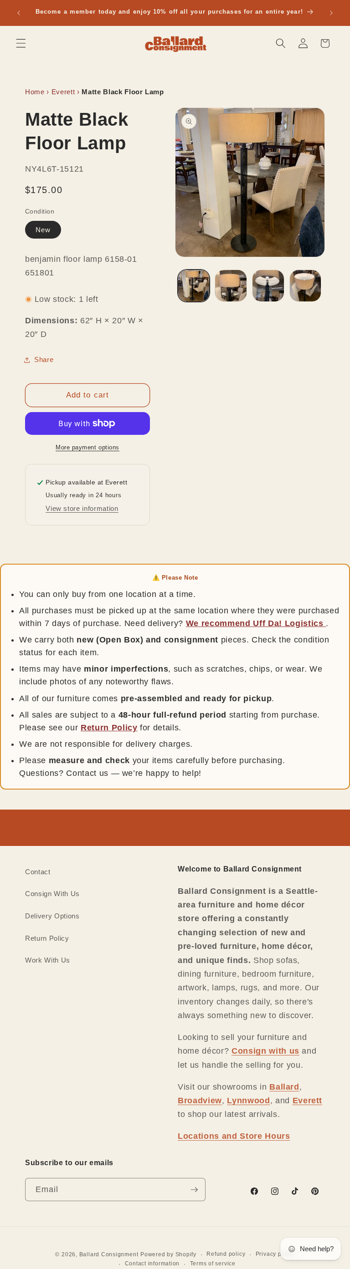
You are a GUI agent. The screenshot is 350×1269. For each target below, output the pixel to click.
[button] (21, 43)
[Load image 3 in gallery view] (268, 286)
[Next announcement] (331, 13)
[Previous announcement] (19, 13)
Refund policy (225, 1254)
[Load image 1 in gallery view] (194, 286)
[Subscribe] (194, 1190)
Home (35, 92)
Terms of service (213, 1263)
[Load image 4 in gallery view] (305, 286)
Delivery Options (52, 916)
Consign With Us (52, 893)
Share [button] (43, 359)
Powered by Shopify (168, 1254)
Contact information (152, 1263)
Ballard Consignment (109, 1254)
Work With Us (47, 960)
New (43, 230)
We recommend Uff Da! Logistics (256, 623)
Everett (63, 92)
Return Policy (109, 727)
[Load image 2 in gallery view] (231, 286)
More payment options (87, 447)
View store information (82, 508)
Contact (38, 872)
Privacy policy (275, 1254)
